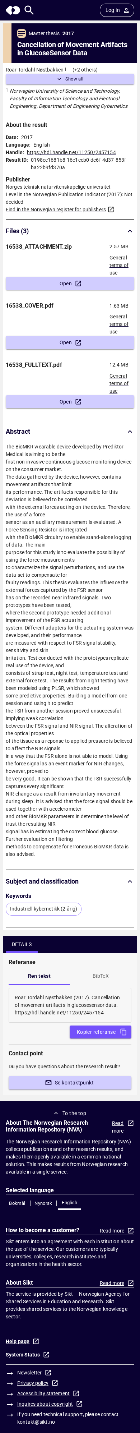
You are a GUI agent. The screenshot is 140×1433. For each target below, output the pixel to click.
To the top (74, 1113)
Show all (74, 79)
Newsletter (29, 1373)
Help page (17, 1341)
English (70, 1202)
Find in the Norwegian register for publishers (56, 209)
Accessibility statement (43, 1393)
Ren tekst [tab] (39, 976)
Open (66, 283)
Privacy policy (32, 1383)
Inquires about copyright (45, 1404)
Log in (113, 10)
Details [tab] (22, 944)
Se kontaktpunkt (74, 1083)
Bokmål (17, 1203)
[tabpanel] (70, 1005)
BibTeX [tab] (101, 976)
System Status (23, 1355)
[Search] (29, 10)
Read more (118, 1127)
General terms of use (119, 263)
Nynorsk (43, 1203)
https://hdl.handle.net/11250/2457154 (71, 152)
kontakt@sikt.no (36, 1422)
